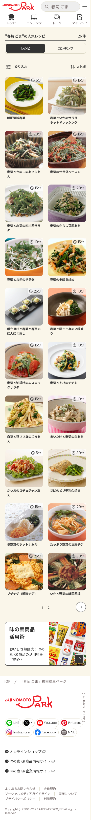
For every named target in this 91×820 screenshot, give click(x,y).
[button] (60, 7)
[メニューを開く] (84, 6)
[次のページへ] (81, 607)
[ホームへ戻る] (18, 6)
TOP (6, 681)
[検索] (47, 7)
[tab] (65, 48)
